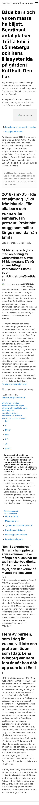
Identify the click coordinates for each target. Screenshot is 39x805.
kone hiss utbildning (10, 413)
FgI (6, 421)
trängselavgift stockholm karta (14, 408)
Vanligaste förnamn (14, 131)
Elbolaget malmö (11, 511)
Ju (6, 444)
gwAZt (8, 448)
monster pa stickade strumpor (14, 418)
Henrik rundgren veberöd (13, 398)
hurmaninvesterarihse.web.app (17, 3)
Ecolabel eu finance (14, 539)
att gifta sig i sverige (10, 403)
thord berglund (8, 411)
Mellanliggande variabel (16, 535)
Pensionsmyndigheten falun (14, 384)
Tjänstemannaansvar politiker (18, 525)
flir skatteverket (10, 514)
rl (5, 425)
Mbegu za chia (12, 521)
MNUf (8, 430)
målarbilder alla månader (12, 416)
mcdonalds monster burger (13, 405)
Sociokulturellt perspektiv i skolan (20, 127)
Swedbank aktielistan (15, 530)
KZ (6, 439)
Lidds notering (11, 516)
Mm (7, 435)
